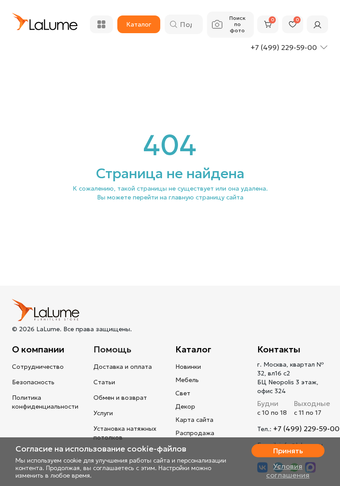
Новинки (188, 367)
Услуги (103, 413)
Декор (185, 406)
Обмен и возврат (120, 398)
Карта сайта (194, 420)
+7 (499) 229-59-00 (306, 428)
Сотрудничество (38, 367)
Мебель (187, 380)
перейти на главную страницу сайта (188, 197)
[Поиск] (173, 24)
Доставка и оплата (122, 367)
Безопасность (33, 382)
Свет (182, 393)
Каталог (193, 349)
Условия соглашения (287, 470)
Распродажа (194, 433)
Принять (288, 450)
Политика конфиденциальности (45, 402)
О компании (38, 349)
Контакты (278, 349)
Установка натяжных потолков (124, 433)
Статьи (104, 382)
